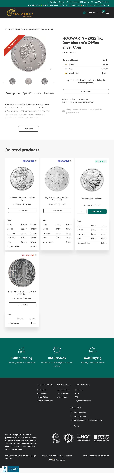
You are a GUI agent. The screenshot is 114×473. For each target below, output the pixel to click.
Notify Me (86, 91)
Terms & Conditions (44, 400)
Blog (77, 393)
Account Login (63, 390)
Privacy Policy (42, 397)
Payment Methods (83, 400)
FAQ (76, 397)
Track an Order (63, 393)
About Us (79, 390)
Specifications (32, 93)
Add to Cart (97, 211)
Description (12, 93)
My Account (41, 393)
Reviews (49, 93)
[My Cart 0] (102, 12)
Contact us (41, 390)
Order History (63, 397)
